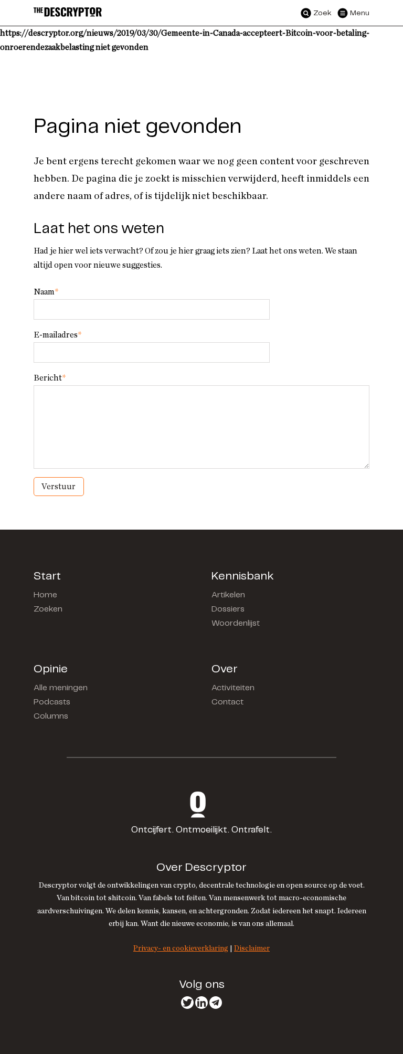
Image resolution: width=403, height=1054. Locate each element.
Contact (227, 702)
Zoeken (48, 609)
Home (45, 595)
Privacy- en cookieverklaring (180, 948)
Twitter (187, 1002)
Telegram (215, 1002)
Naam (46, 292)
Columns (51, 716)
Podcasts (52, 702)
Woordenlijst (235, 623)
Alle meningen (61, 688)
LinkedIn (201, 1002)
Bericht (50, 378)
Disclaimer (252, 948)
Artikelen (228, 595)
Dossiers (228, 609)
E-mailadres (57, 335)
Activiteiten (232, 688)
